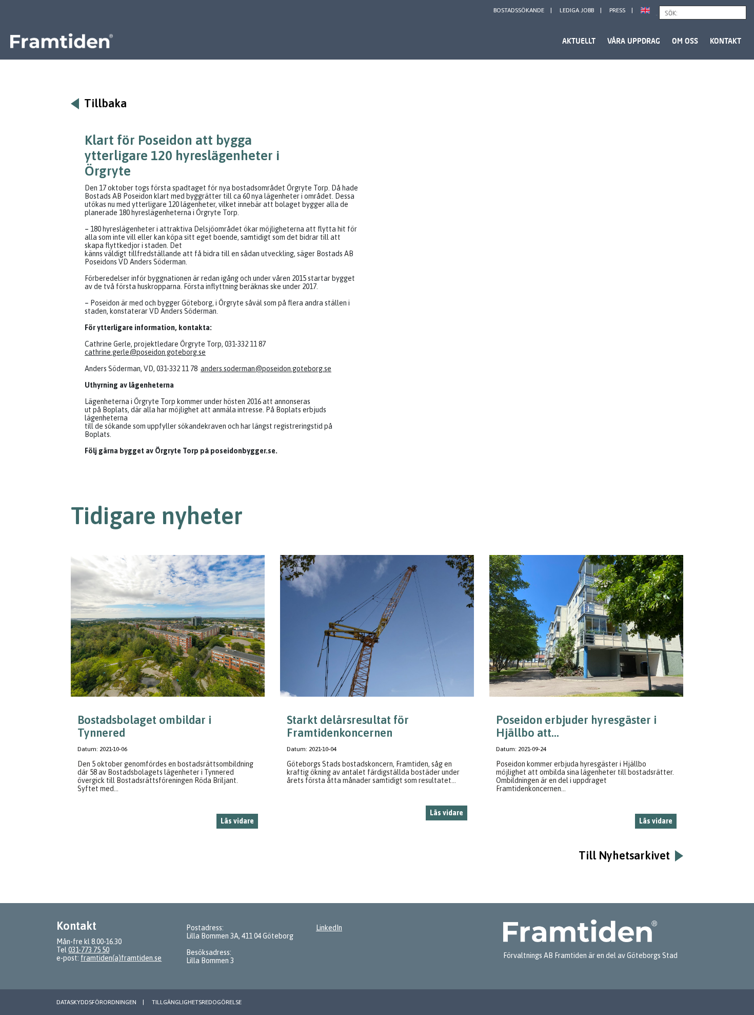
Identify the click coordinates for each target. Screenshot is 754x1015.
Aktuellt (579, 40)
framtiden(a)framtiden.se (121, 958)
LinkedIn (329, 928)
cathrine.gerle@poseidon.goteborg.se (145, 352)
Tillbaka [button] (105, 103)
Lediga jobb (577, 10)
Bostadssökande (518, 10)
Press (617, 10)
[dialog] (168, 696)
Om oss (685, 40)
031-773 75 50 (88, 950)
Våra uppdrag (633, 40)
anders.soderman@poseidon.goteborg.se (266, 369)
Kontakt (725, 40)
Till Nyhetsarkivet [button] (624, 855)
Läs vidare (237, 821)
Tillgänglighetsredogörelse (197, 1002)
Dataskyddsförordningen (96, 1002)
